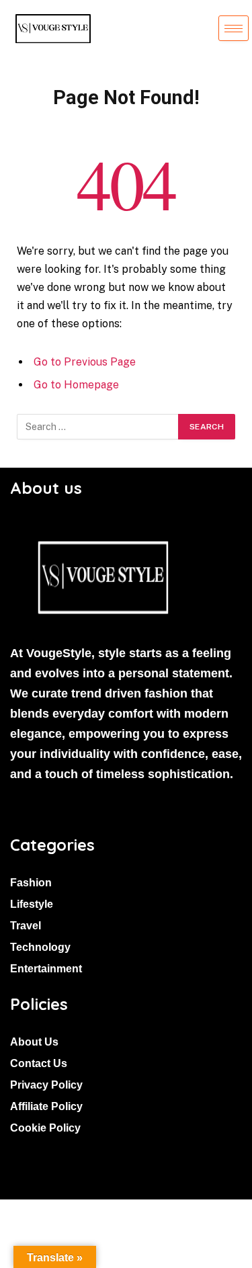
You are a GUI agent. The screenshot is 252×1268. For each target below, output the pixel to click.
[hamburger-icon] (233, 28)
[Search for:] (98, 426)
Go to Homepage (76, 384)
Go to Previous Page (85, 361)
